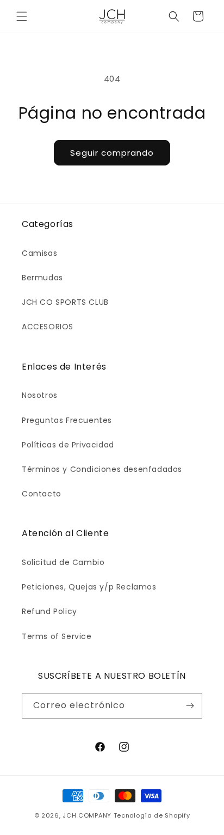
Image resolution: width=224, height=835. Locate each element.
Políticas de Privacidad (68, 444)
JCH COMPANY (87, 815)
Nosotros (40, 395)
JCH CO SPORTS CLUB (65, 302)
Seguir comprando (112, 152)
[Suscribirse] (190, 706)
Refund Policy (49, 611)
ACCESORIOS (47, 326)
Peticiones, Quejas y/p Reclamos (89, 586)
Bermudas (42, 277)
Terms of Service (57, 636)
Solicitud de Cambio (63, 562)
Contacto (41, 493)
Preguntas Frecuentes (67, 420)
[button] (22, 16)
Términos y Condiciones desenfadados (102, 469)
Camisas (39, 253)
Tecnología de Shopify (152, 815)
